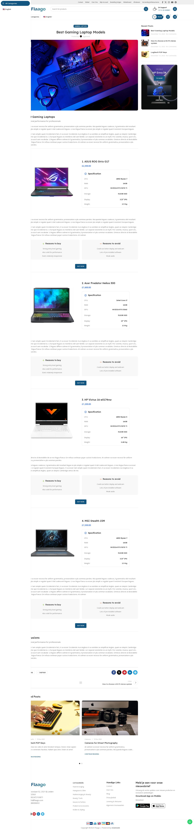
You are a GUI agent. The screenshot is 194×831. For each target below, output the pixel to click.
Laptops (84, 26)
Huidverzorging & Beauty (82, 794)
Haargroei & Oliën (79, 790)
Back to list (81, 682)
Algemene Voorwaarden (115, 805)
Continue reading (33, 757)
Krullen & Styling (79, 810)
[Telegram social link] (135, 672)
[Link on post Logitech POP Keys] (51, 718)
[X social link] (165, 2)
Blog (108, 794)
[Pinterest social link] (175, 2)
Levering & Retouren (113, 801)
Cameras (88, 739)
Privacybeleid (111, 797)
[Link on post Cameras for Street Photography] (110, 718)
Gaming (77, 26)
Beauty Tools (78, 798)
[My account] (174, 9)
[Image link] (34, 784)
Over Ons (109, 790)
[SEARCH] (146, 9)
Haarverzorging (78, 787)
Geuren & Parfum (79, 802)
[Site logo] (34, 9)
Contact (109, 786)
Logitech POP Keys (35, 743)
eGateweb (116, 828)
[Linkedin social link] (130, 672)
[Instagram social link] (168, 2)
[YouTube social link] (172, 2)
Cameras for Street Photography (101, 743)
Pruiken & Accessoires (81, 806)
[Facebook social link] (162, 2)
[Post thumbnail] (145, 32)
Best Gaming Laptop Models (163, 31)
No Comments (171, 34)
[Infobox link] (161, 9)
